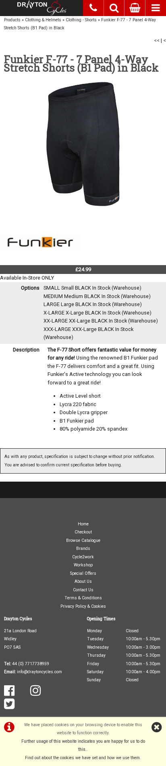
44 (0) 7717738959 (30, 663)
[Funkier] (40, 260)
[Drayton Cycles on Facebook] (9, 693)
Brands (83, 548)
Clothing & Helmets (43, 19)
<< (157, 40)
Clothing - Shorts (81, 19)
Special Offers (83, 573)
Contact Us (83, 589)
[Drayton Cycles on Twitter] (9, 706)
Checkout (83, 532)
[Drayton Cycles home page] (41, 8)
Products (12, 19)
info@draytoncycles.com (39, 671)
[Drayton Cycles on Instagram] (35, 693)
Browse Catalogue (83, 540)
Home (83, 524)
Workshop (83, 565)
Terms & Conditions (83, 598)
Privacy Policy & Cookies (83, 606)
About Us (83, 581)
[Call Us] (93, 7)
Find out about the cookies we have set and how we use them (82, 757)
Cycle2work (83, 557)
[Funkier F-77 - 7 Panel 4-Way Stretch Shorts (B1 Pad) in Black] (83, 144)
